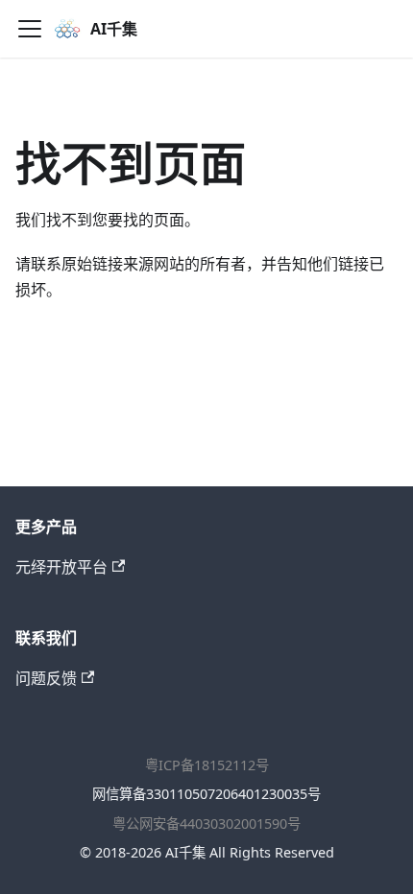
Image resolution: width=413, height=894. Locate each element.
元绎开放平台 (61, 566)
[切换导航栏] (29, 28)
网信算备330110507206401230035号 (206, 794)
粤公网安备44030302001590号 (206, 823)
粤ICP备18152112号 (207, 765)
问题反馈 (46, 678)
